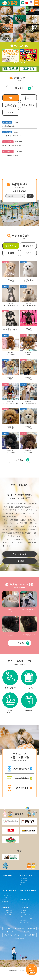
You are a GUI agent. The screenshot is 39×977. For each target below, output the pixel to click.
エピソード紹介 (25, 922)
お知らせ (7, 928)
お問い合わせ (19, 938)
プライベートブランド (27, 918)
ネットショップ (13, 932)
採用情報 (31, 928)
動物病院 (6, 901)
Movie (22, 916)
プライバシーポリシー (12, 935)
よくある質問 (30, 935)
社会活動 (23, 920)
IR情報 (23, 912)
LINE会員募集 (7, 914)
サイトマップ (27, 932)
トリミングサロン (8, 893)
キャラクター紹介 (26, 914)
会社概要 (23, 910)
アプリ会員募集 (8, 910)
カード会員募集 (8, 912)
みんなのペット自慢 (28, 890)
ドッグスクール (6, 898)
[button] (14, 62)
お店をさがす (7, 875)
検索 (30, 196)
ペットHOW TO (26, 899)
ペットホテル (7, 895)
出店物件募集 (19, 928)
